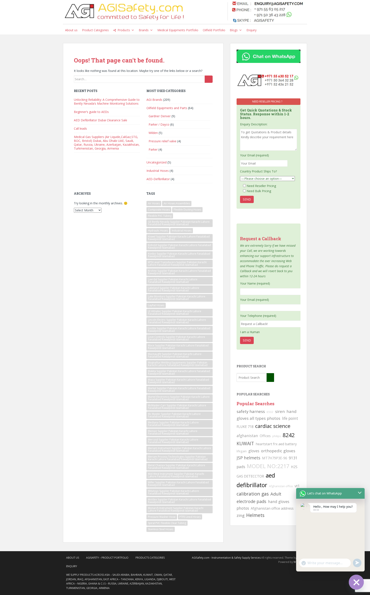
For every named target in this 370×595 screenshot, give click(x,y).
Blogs (234, 30)
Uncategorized (156, 162)
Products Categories (150, 557)
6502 (270, 412)
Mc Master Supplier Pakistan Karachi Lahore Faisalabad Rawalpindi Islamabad (174, 415)
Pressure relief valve (162, 141)
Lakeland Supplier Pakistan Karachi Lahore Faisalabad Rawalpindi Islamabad (173, 289)
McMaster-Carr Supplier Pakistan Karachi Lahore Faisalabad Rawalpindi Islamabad (177, 407)
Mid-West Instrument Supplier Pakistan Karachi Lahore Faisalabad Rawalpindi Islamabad (176, 475)
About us (71, 30)
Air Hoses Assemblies (177, 203)
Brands (144, 30)
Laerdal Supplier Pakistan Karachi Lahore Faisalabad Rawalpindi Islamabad (172, 280)
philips (276, 436)
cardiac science (272, 425)
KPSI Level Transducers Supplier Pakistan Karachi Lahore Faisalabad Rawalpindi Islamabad (177, 263)
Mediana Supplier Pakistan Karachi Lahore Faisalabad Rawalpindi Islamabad (173, 424)
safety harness (251, 411)
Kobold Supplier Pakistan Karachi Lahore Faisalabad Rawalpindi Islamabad (179, 246)
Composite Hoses (159, 209)
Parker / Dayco (159, 124)
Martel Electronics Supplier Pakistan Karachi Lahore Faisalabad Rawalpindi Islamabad (179, 398)
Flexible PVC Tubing (160, 216)
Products (124, 30)
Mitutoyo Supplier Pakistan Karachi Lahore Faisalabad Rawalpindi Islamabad (173, 492)
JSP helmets (248, 458)
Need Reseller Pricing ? (267, 101)
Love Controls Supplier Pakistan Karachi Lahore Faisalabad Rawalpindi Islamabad (176, 338)
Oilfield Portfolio (214, 30)
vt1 (297, 486)
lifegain (242, 451)
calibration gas (253, 494)
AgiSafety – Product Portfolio (107, 557)
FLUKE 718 (245, 426)
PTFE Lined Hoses (190, 517)
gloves (253, 450)
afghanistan (247, 435)
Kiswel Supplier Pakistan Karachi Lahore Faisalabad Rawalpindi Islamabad (179, 238)
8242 (289, 435)
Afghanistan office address (272, 508)
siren (280, 411)
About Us (72, 557)
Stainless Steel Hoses (160, 529)
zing (241, 515)
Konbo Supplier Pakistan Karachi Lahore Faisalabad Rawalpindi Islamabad (179, 255)
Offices (265, 435)
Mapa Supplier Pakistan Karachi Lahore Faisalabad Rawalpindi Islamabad (178, 381)
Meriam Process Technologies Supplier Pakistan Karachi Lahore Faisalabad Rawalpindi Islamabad (177, 458)
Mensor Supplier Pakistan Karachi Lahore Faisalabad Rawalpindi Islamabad (172, 432)
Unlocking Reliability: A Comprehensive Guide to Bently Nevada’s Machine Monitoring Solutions (107, 101)
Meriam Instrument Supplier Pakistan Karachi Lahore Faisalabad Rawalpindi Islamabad (179, 449)
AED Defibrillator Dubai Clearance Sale (100, 120)
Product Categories (95, 30)
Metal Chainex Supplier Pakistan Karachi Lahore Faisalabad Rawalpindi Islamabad (176, 466)
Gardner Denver (160, 116)
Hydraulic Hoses (158, 230)
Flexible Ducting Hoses (187, 209)
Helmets (255, 515)
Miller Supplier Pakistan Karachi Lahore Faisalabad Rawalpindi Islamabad (178, 484)
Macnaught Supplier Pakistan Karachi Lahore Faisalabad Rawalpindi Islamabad (174, 355)
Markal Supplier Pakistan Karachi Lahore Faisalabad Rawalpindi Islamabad (179, 389)
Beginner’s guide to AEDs (91, 112)
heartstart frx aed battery (276, 444)
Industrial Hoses (157, 171)
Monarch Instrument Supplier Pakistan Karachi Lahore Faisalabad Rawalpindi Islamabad (175, 509)
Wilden (153, 133)
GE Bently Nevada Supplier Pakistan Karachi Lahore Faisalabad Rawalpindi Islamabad (179, 223)
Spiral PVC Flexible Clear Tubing (167, 523)
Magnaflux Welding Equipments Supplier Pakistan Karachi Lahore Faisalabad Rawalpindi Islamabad (177, 364)
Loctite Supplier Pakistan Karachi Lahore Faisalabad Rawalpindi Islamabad (179, 329)
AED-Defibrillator (158, 179)
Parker (153, 149)
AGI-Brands (154, 100)
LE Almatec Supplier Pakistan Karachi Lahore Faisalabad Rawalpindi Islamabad (174, 312)
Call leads (80, 128)
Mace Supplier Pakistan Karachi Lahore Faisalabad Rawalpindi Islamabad (178, 347)
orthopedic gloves (278, 450)
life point (290, 418)
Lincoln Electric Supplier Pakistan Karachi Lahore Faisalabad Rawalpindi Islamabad (177, 321)
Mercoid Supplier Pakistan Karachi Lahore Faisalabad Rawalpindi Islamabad (173, 441)
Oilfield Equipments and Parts (166, 108)
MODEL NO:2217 (268, 466)
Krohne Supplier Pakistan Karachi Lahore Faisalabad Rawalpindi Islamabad (179, 272)
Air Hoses (154, 203)
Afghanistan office (281, 486)
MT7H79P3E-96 (274, 458)
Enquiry (251, 30)
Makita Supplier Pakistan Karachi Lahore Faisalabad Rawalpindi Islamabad (179, 372)
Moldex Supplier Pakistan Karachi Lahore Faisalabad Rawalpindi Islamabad (179, 501)
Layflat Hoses (156, 305)
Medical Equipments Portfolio (177, 30)
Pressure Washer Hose (162, 517)
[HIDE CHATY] (356, 582)
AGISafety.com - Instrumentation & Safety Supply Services (226, 557)
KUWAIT (245, 443)
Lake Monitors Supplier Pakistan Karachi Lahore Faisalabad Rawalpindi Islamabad (176, 298)
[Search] (209, 79)
